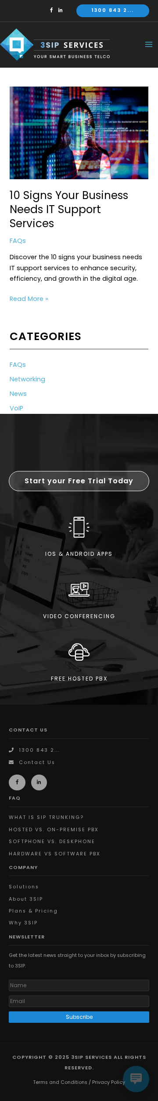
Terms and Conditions (60, 1082)
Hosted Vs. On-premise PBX (54, 829)
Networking (27, 379)
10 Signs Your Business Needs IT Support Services (69, 209)
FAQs (18, 240)
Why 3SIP (23, 923)
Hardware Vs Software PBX (55, 854)
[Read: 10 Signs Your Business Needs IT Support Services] (79, 132)
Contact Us (37, 762)
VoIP (16, 408)
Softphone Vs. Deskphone (52, 841)
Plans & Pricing (33, 911)
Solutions (24, 887)
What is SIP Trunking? (46, 817)
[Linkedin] (62, 10)
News (18, 393)
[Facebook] (53, 10)
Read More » (29, 299)
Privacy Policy (108, 1082)
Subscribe (79, 1017)
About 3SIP (26, 899)
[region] (79, 559)
